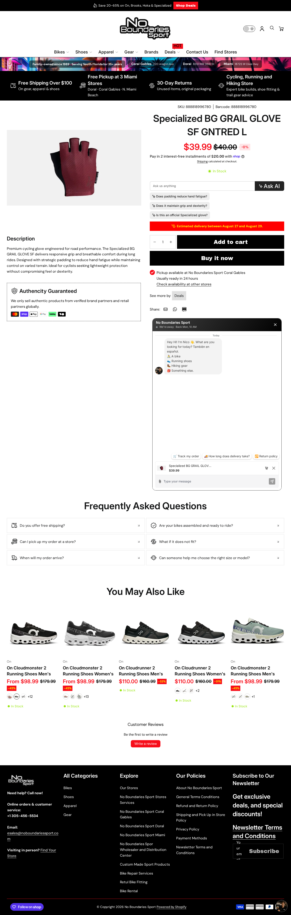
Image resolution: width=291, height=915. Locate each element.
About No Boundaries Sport (199, 788)
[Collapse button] (76, 525)
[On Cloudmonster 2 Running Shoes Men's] (33, 630)
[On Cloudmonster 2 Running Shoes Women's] (89, 630)
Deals (179, 295)
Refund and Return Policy (197, 805)
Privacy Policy (187, 829)
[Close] (275, 325)
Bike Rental (129, 891)
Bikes (67, 788)
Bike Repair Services (136, 873)
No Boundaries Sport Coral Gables (142, 814)
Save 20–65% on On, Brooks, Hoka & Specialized (134, 5)
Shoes (68, 796)
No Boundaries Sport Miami (142, 835)
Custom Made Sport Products (145, 864)
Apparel (70, 805)
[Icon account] (262, 28)
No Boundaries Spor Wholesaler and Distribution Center (143, 850)
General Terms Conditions (197, 796)
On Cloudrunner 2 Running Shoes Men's (141, 670)
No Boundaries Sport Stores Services (143, 799)
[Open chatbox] (282, 908)
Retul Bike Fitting (133, 882)
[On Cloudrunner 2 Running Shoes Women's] (201, 630)
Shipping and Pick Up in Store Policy (200, 817)
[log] (217, 396)
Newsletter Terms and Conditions (194, 850)
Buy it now (217, 258)
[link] (165, 309)
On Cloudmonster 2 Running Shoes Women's (88, 670)
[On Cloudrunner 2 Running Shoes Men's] (145, 630)
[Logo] (145, 29)
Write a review (145, 743)
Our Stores (129, 788)
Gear (67, 814)
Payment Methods (191, 838)
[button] (272, 29)
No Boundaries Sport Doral (142, 826)
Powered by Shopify (171, 907)
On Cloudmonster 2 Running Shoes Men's (29, 670)
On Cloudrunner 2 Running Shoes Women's (200, 670)
